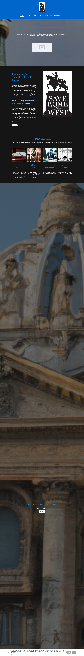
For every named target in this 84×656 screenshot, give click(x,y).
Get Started (15, 124)
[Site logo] (42, 7)
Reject (74, 652)
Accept (68, 652)
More (11, 654)
